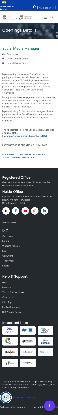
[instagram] (35, 211)
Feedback (7, 287)
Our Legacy (8, 236)
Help (4, 282)
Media (5, 241)
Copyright (7, 255)
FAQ (4, 250)
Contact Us (8, 297)
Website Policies (11, 245)
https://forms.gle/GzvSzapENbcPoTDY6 (26, 136)
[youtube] (25, 211)
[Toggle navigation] (45, 17)
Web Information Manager (12, 407)
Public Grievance (11, 307)
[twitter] (6, 211)
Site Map (7, 302)
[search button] (51, 17)
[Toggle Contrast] (34, 7)
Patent (6, 265)
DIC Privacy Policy (11, 312)
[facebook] (15, 211)
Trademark (8, 260)
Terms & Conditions (13, 292)
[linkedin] (44, 211)
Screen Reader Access (7, 7)
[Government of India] (5, 2)
